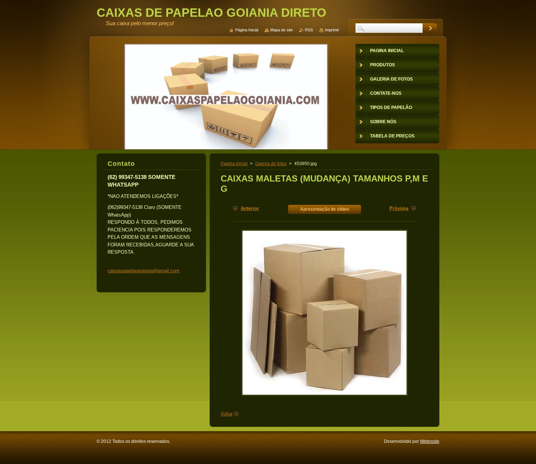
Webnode (429, 441)
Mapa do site (281, 30)
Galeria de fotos (271, 163)
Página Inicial (246, 30)
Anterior (250, 208)
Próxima (398, 208)
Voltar (227, 414)
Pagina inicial (234, 163)
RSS (309, 30)
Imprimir (332, 30)
